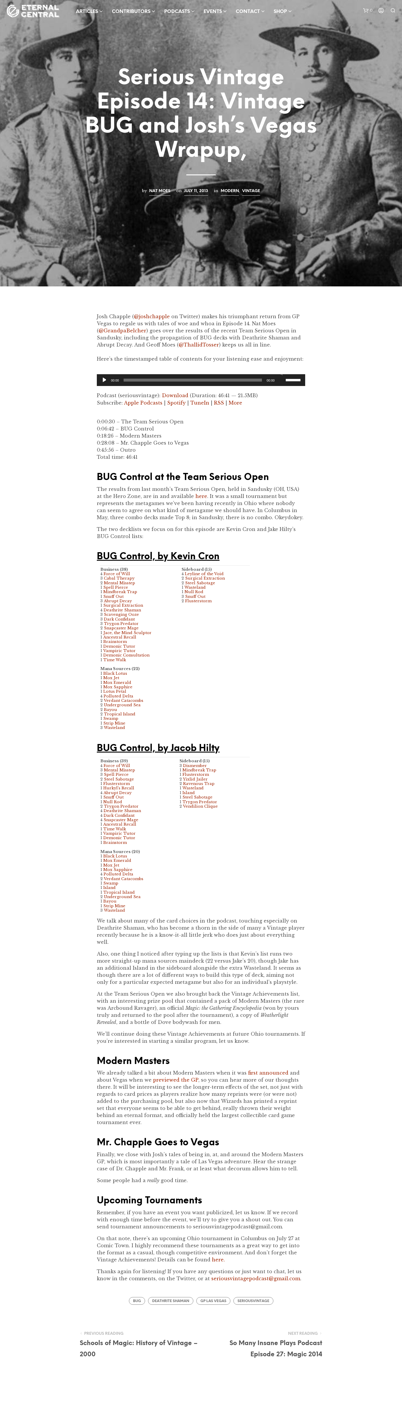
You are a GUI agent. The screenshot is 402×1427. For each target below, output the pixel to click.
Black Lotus (115, 673)
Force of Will (117, 574)
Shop (280, 11)
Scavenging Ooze (121, 614)
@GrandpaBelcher (122, 331)
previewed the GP (175, 1080)
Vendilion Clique (200, 806)
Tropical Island (119, 714)
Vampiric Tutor (119, 651)
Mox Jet (111, 678)
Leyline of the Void (204, 574)
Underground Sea (122, 705)
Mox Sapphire (117, 687)
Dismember (195, 765)
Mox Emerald (117, 682)
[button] (368, 11)
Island (109, 887)
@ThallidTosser (199, 345)
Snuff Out (113, 596)
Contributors (131, 11)
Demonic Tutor (119, 646)
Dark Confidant (119, 619)
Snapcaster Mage (121, 628)
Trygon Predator (121, 623)
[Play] (104, 380)
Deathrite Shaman (122, 610)
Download (175, 395)
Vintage (251, 191)
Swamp (110, 718)
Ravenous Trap (199, 783)
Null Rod (194, 592)
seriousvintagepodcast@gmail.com (255, 1278)
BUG (137, 1301)
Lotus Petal (114, 691)
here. (218, 1260)
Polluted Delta (118, 696)
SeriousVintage (253, 1301)
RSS (219, 403)
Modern (230, 191)
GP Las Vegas (213, 1301)
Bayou (110, 709)
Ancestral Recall (119, 637)
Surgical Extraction (123, 605)
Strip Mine (114, 723)
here (201, 496)
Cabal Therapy (119, 578)
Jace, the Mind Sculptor (127, 633)
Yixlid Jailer (195, 779)
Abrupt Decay (118, 601)
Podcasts (177, 11)
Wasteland (114, 727)
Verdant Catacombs (123, 700)
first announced (268, 1073)
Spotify (176, 403)
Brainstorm (115, 641)
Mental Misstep (119, 583)
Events (213, 11)
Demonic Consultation (126, 655)
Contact (248, 11)
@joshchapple (152, 316)
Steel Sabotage (200, 583)
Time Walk (114, 660)
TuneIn (199, 403)
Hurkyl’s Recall (118, 788)
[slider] (294, 379)
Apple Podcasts (143, 403)
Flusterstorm (198, 601)
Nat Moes (159, 191)
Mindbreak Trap (120, 592)
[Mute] (280, 372)
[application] (201, 380)
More (235, 403)
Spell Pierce (115, 587)
